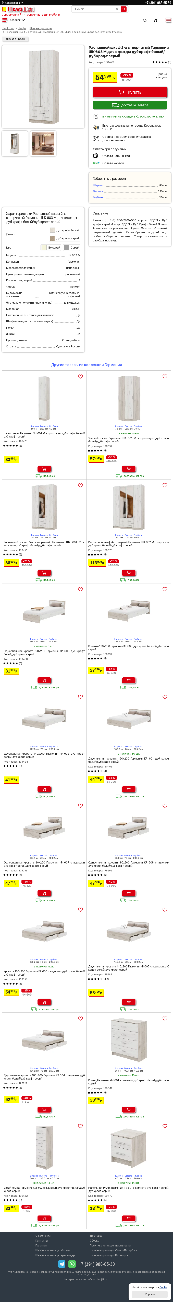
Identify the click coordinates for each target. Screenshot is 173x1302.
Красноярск (12, 2)
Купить (134, 92)
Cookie (163, 1287)
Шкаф (21, 9)
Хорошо (150, 1294)
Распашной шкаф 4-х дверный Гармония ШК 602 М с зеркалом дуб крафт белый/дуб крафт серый (128, 544)
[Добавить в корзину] (44, 469)
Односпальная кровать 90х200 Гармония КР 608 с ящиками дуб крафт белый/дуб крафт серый (128, 864)
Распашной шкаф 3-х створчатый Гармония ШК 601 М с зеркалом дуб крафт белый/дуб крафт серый (44, 544)
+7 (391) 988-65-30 (158, 3)
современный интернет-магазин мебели (31, 14)
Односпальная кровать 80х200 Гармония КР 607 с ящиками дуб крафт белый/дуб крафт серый (44, 864)
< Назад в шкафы (15, 39)
